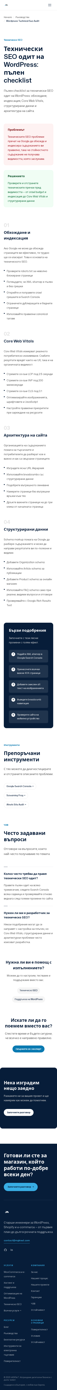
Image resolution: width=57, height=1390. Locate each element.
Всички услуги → (12, 1311)
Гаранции (36, 1297)
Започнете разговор (21, 1187)
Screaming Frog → (15, 795)
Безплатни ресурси (14, 1340)
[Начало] (6, 5)
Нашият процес (39, 1278)
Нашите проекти (40, 1285)
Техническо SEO (29, 990)
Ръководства (22, 17)
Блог (6, 1327)
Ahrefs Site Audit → (16, 805)
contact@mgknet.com (17, 1241)
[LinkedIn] (11, 1250)
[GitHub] (5, 1250)
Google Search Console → (20, 786)
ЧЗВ (33, 1304)
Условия (35, 1336)
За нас (34, 1272)
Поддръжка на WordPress (29, 999)
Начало (8, 17)
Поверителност (12, 1361)
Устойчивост (38, 1310)
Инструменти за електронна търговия (12, 1350)
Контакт (35, 1291)
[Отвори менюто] (49, 5)
